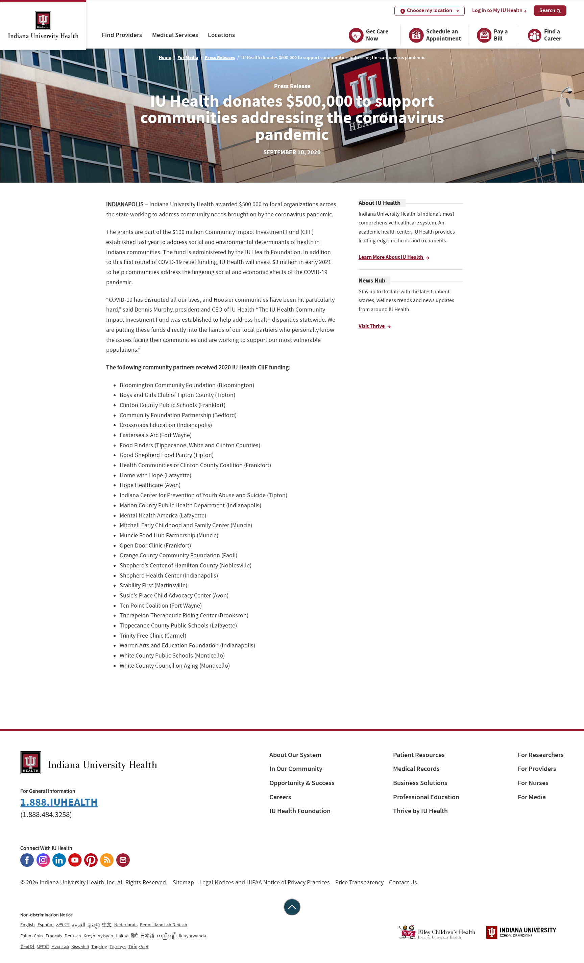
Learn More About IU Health (391, 257)
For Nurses (533, 783)
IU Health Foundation (300, 811)
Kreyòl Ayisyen (98, 936)
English (27, 924)
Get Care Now (377, 35)
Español (46, 924)
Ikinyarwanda (192, 936)
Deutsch (73, 936)
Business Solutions (420, 783)
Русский (60, 946)
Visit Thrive (372, 325)
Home (165, 57)
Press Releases (220, 57)
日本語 (147, 936)
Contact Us (403, 882)
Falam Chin (31, 936)
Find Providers (122, 35)
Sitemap (183, 882)
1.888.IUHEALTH (59, 802)
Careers (280, 797)
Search (547, 10)
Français (54, 936)
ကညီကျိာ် (166, 936)
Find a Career (552, 35)
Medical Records (416, 769)
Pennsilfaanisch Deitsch (163, 924)
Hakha (122, 936)
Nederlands (126, 924)
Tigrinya (118, 946)
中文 (107, 924)
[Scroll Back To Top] (292, 907)
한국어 (27, 946)
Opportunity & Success (302, 783)
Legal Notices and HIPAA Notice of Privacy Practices (264, 882)
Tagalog (99, 946)
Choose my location (429, 10)
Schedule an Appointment (443, 35)
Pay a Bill (501, 35)
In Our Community (295, 769)
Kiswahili (80, 946)
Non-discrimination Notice (46, 915)
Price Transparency (359, 882)
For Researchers (541, 755)
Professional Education (426, 797)
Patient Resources (419, 755)
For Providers (537, 769)
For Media (187, 57)
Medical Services (175, 35)
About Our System (295, 755)
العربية (78, 924)
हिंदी (134, 936)
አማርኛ (63, 924)
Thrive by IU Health (420, 811)
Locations (221, 35)
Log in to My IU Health (497, 10)
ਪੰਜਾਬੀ (43, 946)
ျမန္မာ (94, 924)
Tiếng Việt (138, 946)
